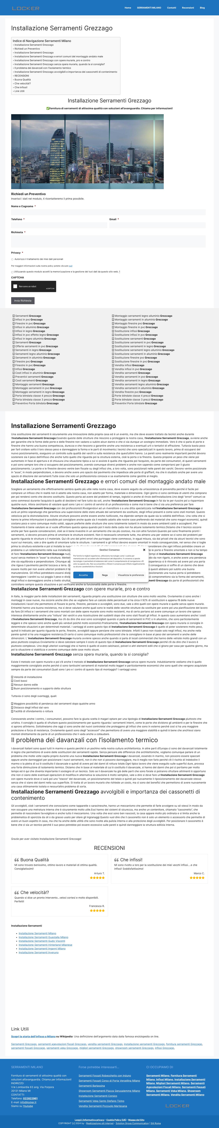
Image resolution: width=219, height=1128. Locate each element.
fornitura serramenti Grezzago (184, 1044)
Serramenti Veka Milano (171, 1090)
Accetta (83, 574)
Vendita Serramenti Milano (187, 1094)
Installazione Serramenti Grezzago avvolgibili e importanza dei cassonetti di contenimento (66, 71)
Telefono (18, 219)
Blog (202, 7)
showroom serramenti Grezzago (134, 1048)
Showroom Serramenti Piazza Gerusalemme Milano (109, 1090)
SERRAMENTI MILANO (149, 7)
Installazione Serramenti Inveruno (39, 952)
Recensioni (188, 7)
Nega (105, 574)
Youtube (28, 1106)
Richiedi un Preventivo (27, 48)
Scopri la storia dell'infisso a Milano (33, 1036)
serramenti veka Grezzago (62, 1048)
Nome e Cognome (23, 206)
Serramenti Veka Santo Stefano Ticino (101, 1100)
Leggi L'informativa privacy (89, 1119)
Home (128, 7)
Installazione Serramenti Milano (37, 933)
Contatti (171, 7)
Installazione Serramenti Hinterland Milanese (45, 944)
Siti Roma (156, 1123)
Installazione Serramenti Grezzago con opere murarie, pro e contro (52, 60)
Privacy (17, 252)
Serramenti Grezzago (23, 1044)
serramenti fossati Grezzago (28, 1048)
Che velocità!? (23, 83)
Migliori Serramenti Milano (172, 1083)
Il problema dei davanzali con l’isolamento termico (43, 67)
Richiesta (18, 232)
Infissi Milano (164, 1079)
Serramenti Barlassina (92, 1085)
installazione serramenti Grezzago (144, 1044)
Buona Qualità (23, 79)
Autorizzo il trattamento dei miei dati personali (39, 259)
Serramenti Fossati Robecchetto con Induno (105, 1075)
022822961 (30, 1098)
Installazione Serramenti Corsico (98, 1095)
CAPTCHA (17, 277)
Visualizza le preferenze (131, 574)
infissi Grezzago (164, 1048)
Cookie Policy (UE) (116, 1119)
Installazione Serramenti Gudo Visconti (42, 940)
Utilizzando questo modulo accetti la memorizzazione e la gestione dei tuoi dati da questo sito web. (67, 271)
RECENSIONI (22, 75)
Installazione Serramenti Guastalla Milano (43, 937)
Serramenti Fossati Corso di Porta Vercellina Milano (109, 1080)
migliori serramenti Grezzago (96, 1048)
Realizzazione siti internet (100, 1123)
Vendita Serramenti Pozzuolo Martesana (103, 1106)
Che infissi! (21, 87)
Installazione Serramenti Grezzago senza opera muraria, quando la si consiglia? (60, 64)
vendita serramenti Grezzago (105, 1044)
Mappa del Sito (136, 1119)
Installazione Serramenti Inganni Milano (42, 948)
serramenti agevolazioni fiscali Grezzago (62, 1044)
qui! (70, 266)
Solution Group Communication (132, 1123)
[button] (144, 549)
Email (114, 219)
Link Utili (19, 91)
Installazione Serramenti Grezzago (34, 44)
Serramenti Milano (157, 1075)
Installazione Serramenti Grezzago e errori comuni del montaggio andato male (59, 56)
